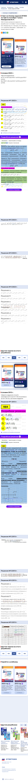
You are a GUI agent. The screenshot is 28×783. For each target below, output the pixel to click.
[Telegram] (5, 33)
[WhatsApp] (7, 33)
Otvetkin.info (6, 763)
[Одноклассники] (2, 33)
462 (3, 357)
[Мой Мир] (3, 33)
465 (19, 357)
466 (25, 357)
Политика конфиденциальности (9, 770)
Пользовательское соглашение (9, 769)
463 (9, 357)
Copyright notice (5, 771)
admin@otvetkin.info (6, 761)
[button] (21, 725)
